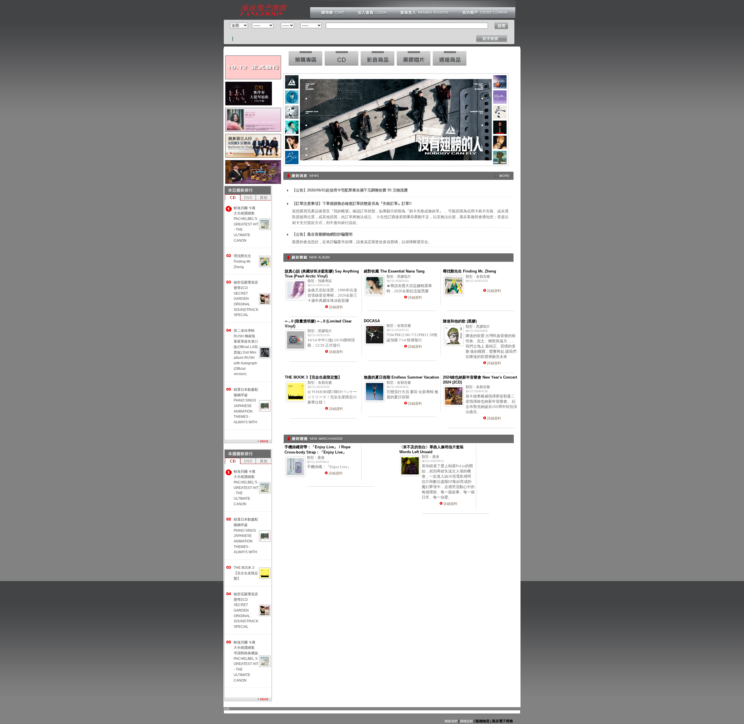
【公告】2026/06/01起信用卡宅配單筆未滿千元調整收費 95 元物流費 (350, 190)
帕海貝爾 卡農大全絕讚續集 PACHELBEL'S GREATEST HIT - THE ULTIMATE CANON (246, 224)
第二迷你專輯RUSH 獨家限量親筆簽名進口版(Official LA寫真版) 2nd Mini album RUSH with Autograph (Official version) (246, 352)
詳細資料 (336, 307)
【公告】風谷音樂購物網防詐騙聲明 (322, 234)
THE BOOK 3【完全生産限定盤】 (246, 573)
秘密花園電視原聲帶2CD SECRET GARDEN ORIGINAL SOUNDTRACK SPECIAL (246, 298)
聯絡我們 (451, 721)
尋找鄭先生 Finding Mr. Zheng (242, 261)
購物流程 (466, 721)
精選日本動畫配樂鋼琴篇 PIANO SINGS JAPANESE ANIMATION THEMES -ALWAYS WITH (246, 406)
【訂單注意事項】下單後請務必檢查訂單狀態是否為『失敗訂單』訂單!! (352, 203)
